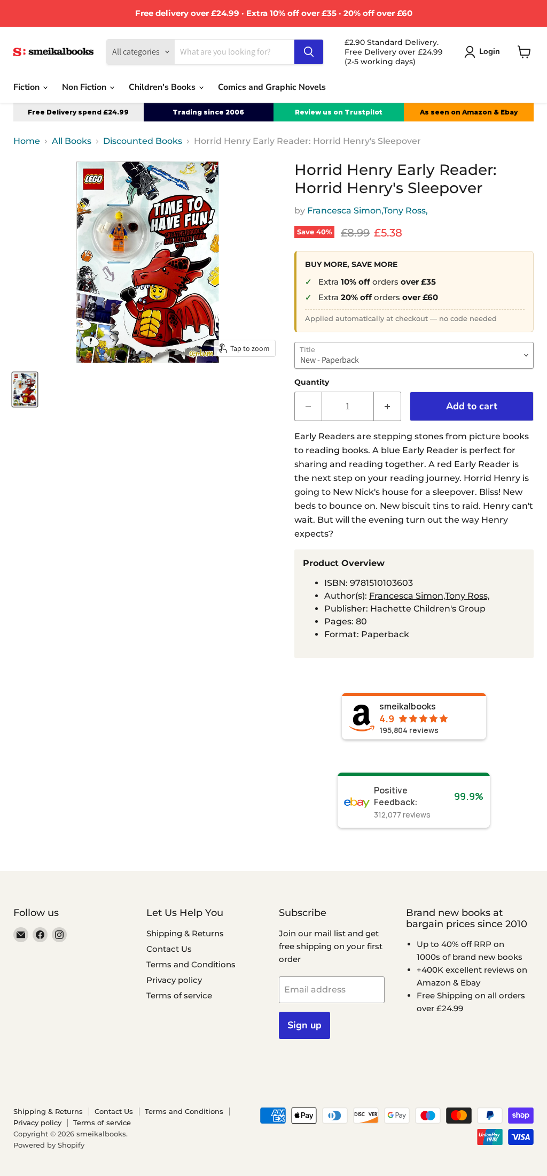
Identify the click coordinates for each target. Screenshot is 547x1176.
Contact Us (169, 949)
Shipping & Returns (185, 933)
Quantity (311, 382)
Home (26, 141)
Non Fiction (85, 87)
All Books (71, 141)
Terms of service (179, 995)
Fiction (27, 87)
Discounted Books (142, 141)
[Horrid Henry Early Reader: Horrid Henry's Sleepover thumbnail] (24, 389)
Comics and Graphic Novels (272, 87)
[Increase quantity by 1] (387, 406)
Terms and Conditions (191, 964)
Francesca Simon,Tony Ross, (367, 210)
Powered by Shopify (48, 1145)
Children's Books (163, 87)
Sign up (304, 1025)
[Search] (308, 52)
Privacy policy (174, 980)
